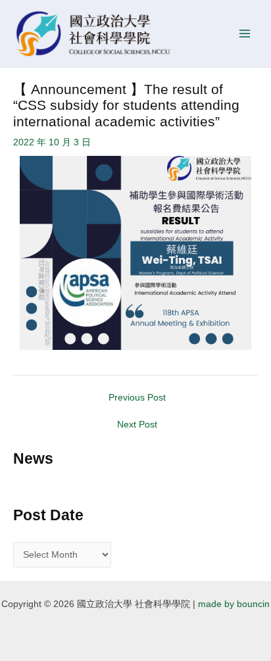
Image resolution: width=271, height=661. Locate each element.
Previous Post (137, 398)
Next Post (137, 424)
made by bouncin (234, 604)
